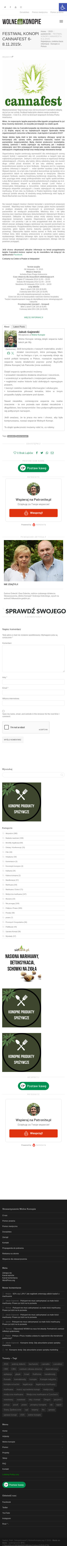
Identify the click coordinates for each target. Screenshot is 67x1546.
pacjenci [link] (57, 1399)
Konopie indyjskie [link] (48, 1379)
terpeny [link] (35, 1410)
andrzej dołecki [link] (18, 1364)
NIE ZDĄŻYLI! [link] (11, 584)
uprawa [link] (51, 1410)
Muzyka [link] (9, 899)
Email (4, 688)
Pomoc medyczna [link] (39, 12)
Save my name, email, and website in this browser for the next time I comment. (30, 715)
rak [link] (51, 1405)
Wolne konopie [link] (8, 1442)
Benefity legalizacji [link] (12, 843)
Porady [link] (8, 913)
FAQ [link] (4, 1464)
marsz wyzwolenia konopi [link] (28, 1389)
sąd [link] (26, 1410)
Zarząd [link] (5, 1237)
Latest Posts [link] (19, 327)
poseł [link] (15, 1405)
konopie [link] (33, 1379)
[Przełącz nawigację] (61, 21)
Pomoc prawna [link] (56, 12)
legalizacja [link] (27, 1384)
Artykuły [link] (5, 1436)
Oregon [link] (47, 1399)
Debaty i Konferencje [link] (13, 847)
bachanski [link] (33, 1364)
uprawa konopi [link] (10, 1415)
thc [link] (43, 1410)
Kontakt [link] (5, 1243)
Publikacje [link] (9, 927)
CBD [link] (6, 1369)
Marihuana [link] (10, 885)
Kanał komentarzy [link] (10, 1278)
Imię (4, 677)
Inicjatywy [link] (9, 857)
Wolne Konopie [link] (38, 335)
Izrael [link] (26, 1374)
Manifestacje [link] (10, 880)
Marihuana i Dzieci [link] (12, 889)
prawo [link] (8, 917)
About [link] (6, 327)
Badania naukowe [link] (12, 838)
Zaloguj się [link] (7, 1273)
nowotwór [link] (21, 1399)
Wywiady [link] (9, 936)
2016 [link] (6, 1364)
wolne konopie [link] (22, 436)
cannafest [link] (11, 436)
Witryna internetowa (10, 698)
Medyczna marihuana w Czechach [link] (42, 1394)
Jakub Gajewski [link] (28, 331)
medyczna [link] (48, 1389)
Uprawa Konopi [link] (11, 931)
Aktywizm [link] (6, 57)
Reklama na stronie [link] (10, 1254)
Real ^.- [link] (5, 1524)
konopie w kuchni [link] (11, 1384)
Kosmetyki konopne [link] (13, 866)
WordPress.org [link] (8, 1280)
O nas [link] (4, 1215)
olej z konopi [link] (34, 1399)
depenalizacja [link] (51, 1369)
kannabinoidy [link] (20, 1379)
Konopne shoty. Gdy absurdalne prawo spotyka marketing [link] (33, 1350)
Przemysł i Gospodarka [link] (15, 922)
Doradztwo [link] (24, 12)
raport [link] (58, 1405)
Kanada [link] (7, 1379)
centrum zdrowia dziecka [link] (30, 1369)
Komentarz (7, 643)
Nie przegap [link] (10, 903)
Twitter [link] (5, 1507)
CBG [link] (14, 1369)
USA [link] (22, 1415)
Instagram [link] (6, 1518)
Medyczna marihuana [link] (14, 894)
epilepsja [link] (8, 1374)
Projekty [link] (5, 1453)
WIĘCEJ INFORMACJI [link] (33, 317)
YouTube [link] (6, 1513)
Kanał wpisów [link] (8, 1275)
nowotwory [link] (8, 1399)
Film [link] (7, 852)
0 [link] (11, 57)
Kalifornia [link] (37, 1374)
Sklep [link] (4, 1458)
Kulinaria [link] (9, 871)
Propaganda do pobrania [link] (13, 1248)
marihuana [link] (8, 1389)
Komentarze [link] (10, 861)
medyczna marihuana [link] (13, 1394)
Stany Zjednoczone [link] (12, 1410)
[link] (63, 7)
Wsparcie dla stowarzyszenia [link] (14, 1259)
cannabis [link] (46, 1364)
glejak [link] (18, 1374)
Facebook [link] (18, 255)
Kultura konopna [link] (12, 875)
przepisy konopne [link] (38, 1405)
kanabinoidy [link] (50, 1374)
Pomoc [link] (5, 1447)
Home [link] (4, 1431)
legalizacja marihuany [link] (45, 1384)
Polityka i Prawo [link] (12, 908)
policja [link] (7, 1405)
